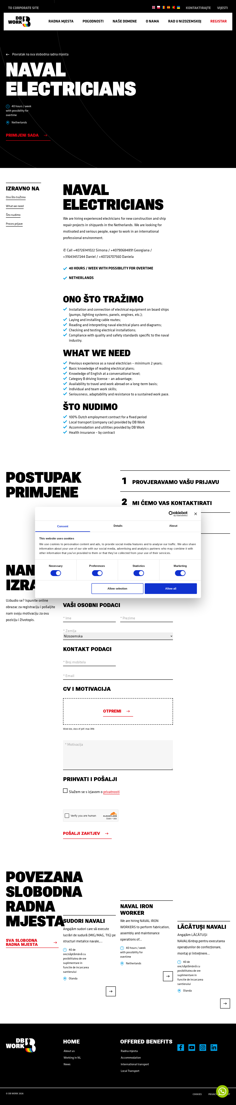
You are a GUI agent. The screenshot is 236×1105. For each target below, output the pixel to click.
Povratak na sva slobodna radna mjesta (40, 54)
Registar (218, 21)
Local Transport (129, 1071)
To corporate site (23, 7)
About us (69, 1051)
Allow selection (117, 588)
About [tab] (173, 525)
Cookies (197, 1094)
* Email (68, 675)
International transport (134, 1064)
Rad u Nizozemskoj (184, 21)
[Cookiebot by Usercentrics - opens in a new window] (171, 513)
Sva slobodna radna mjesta (22, 942)
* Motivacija (74, 744)
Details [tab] (118, 525)
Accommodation (130, 1057)
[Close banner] (195, 513)
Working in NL (72, 1057)
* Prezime (127, 618)
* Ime (67, 618)
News (66, 1064)
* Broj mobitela (74, 662)
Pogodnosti (93, 21)
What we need (15, 206)
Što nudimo (13, 215)
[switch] (97, 573)
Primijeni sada (22, 135)
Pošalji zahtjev (81, 833)
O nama (152, 21)
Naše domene (125, 21)
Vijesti (222, 7)
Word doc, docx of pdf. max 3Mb (78, 728)
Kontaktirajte (198, 7)
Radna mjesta (61, 21)
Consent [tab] (62, 526)
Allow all (170, 588)
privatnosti (111, 791)
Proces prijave (14, 223)
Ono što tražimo (16, 197)
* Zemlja (69, 630)
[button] (175, 481)
